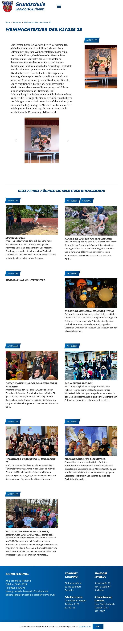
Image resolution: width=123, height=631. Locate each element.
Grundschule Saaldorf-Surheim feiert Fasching (31, 384)
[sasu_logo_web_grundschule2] (27, 6)
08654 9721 (21, 584)
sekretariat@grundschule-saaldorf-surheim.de (31, 594)
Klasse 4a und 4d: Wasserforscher (88, 238)
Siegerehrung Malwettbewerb (25, 280)
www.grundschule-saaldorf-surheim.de (27, 591)
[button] (59, 6)
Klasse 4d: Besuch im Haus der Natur (89, 310)
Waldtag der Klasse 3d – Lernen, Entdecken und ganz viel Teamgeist (30, 532)
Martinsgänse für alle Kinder (85, 458)
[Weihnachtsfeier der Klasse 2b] (101, 46)
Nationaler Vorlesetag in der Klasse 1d (31, 460)
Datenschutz (85, 626)
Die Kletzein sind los (79, 383)
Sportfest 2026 (15, 237)
